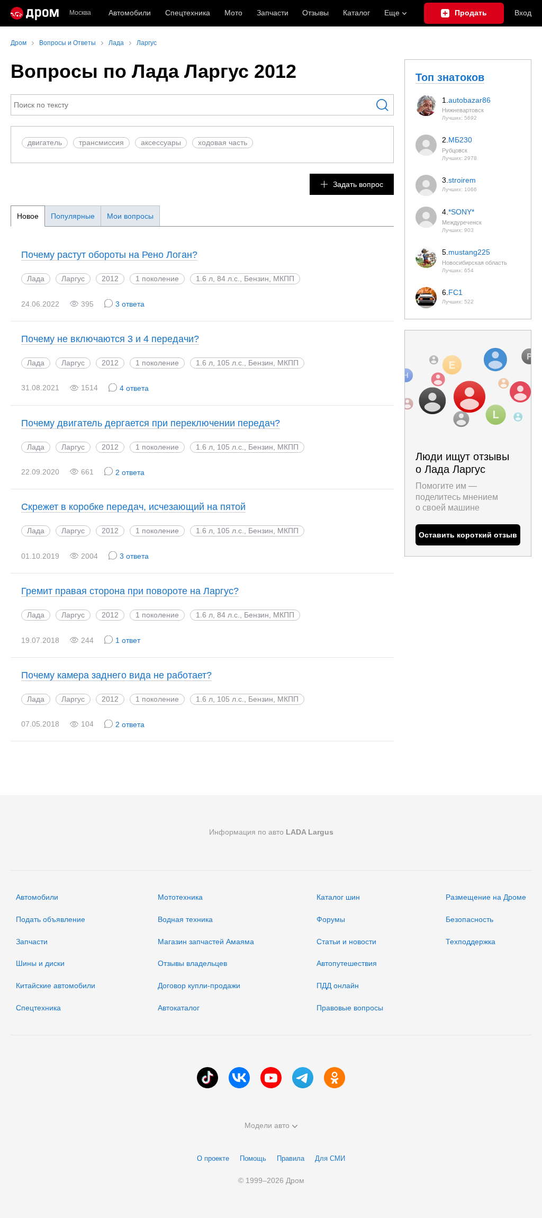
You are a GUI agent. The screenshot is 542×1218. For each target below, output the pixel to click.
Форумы (331, 919)
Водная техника (185, 919)
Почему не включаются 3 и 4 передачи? (110, 339)
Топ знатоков (449, 77)
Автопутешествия (347, 963)
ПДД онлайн (338, 985)
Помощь (253, 1158)
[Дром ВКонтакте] (239, 1077)
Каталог (356, 12)
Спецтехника (38, 1008)
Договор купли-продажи (199, 985)
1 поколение (157, 278)
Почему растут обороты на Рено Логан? (109, 254)
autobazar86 (469, 100)
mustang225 (469, 252)
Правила (290, 1158)
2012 (110, 278)
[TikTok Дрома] (207, 1077)
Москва (80, 13)
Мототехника (180, 897)
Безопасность (469, 919)
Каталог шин (338, 897)
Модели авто (267, 1125)
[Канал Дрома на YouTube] (271, 1077)
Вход (522, 12)
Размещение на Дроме (486, 897)
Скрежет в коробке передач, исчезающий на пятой (133, 506)
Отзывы (315, 12)
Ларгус (73, 278)
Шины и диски (40, 963)
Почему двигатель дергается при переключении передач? (150, 423)
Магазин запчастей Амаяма (206, 941)
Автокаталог (179, 1008)
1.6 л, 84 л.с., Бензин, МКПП (245, 278)
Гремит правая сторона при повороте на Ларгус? (130, 591)
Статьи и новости (346, 941)
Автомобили (130, 12)
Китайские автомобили (55, 985)
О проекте (213, 1158)
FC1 (455, 292)
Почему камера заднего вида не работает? (116, 675)
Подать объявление (50, 919)
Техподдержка (470, 941)
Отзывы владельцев (192, 963)
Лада (35, 278)
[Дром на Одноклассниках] (334, 1077)
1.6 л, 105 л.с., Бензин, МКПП (247, 363)
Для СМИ (330, 1158)
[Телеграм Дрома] (302, 1077)
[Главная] (35, 13)
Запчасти (272, 12)
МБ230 (460, 140)
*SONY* (461, 212)
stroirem (462, 180)
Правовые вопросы (350, 1008)
